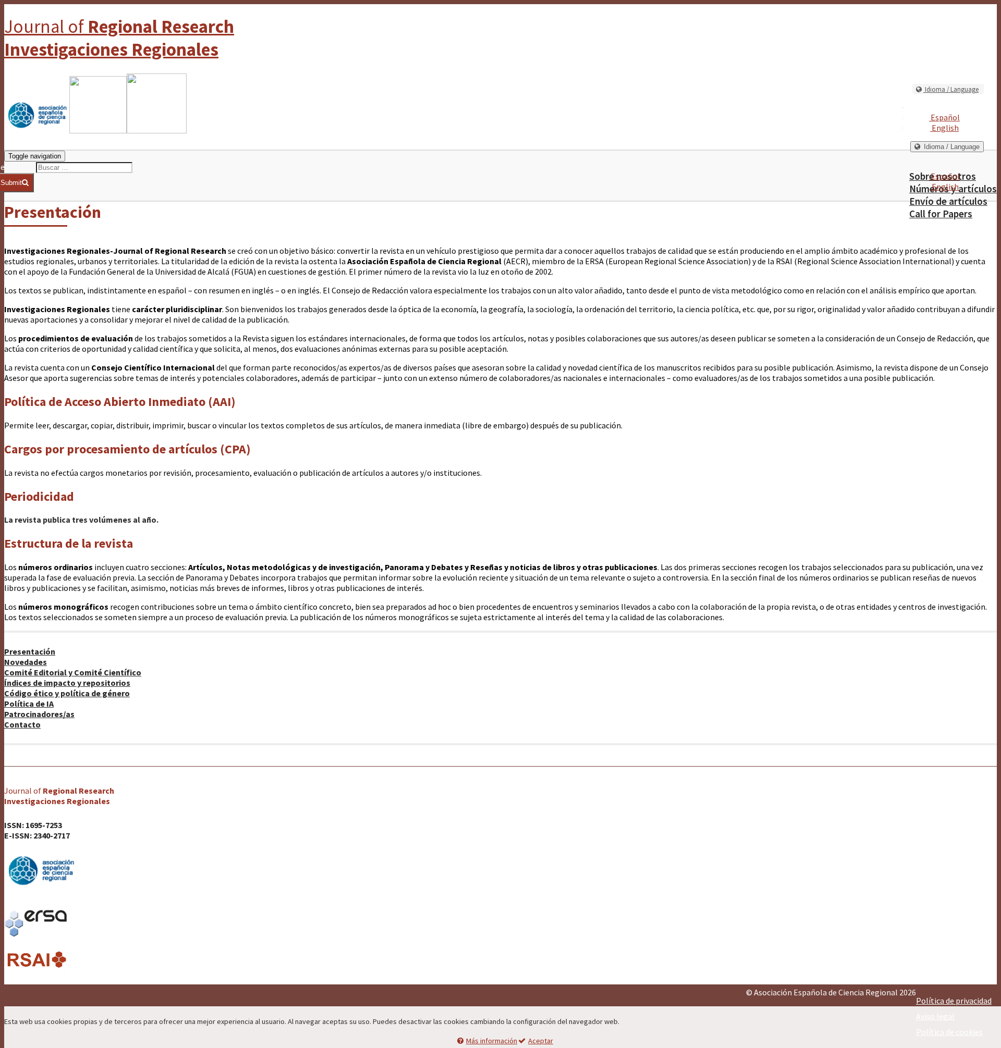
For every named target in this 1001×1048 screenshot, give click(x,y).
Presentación (29, 651)
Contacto (22, 724)
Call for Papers (940, 213)
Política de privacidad (954, 1000)
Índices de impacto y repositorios (67, 682)
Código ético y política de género (67, 693)
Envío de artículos (948, 201)
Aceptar (540, 1040)
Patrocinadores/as (39, 714)
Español (944, 117)
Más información (491, 1040)
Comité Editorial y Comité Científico (72, 672)
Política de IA (29, 703)
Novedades (25, 662)
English (944, 127)
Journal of (119, 38)
